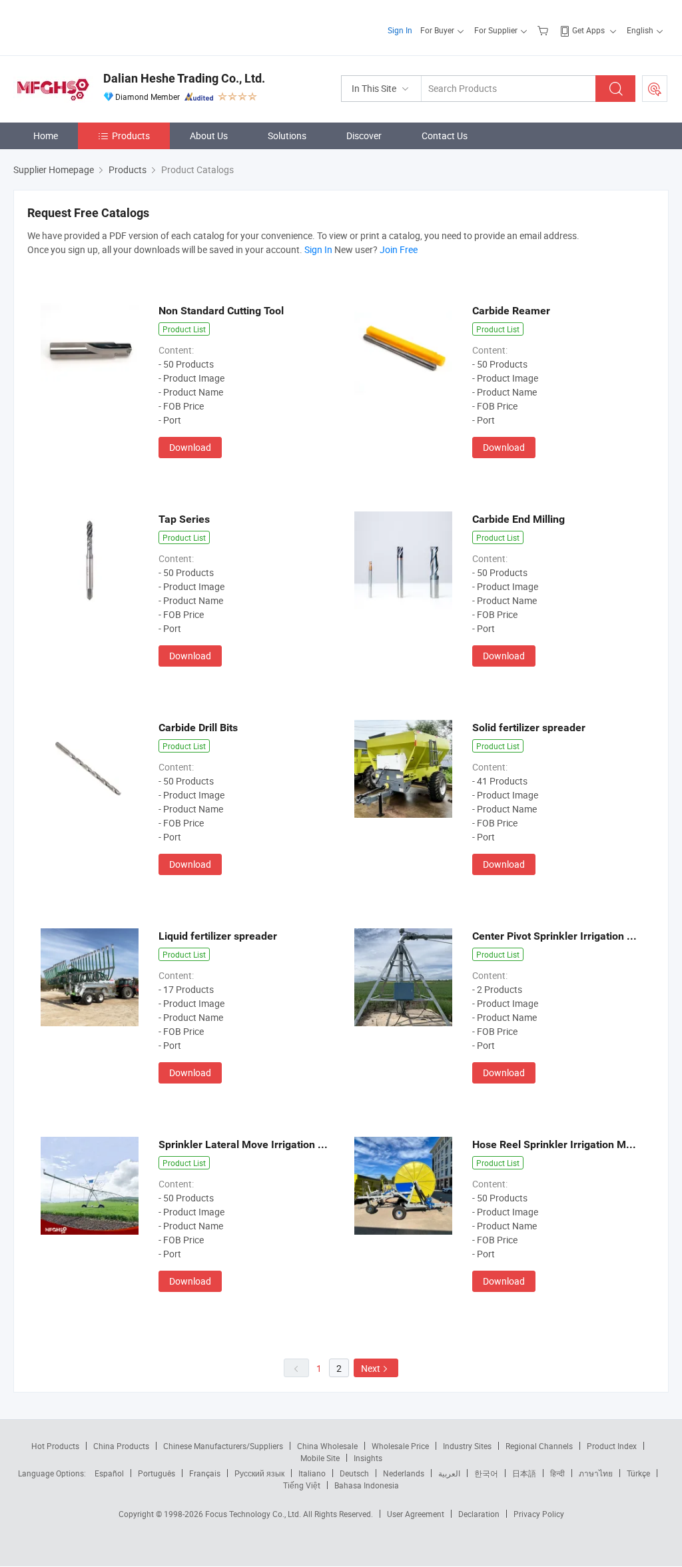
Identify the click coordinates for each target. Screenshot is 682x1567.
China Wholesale (327, 1445)
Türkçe (638, 1473)
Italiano (312, 1473)
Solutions (287, 135)
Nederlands (403, 1473)
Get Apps (588, 30)
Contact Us (445, 135)
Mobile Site (320, 1457)
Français (204, 1473)
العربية (449, 1473)
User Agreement (415, 1513)
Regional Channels (539, 1445)
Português (156, 1473)
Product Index (612, 1445)
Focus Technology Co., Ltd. (254, 1513)
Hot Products (55, 1445)
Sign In (400, 30)
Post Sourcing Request (654, 88)
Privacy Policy (538, 1513)
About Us (209, 135)
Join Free (399, 249)
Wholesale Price (400, 1445)
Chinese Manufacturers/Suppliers (223, 1445)
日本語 (524, 1473)
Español (109, 1473)
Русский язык (259, 1473)
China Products (121, 1445)
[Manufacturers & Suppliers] (98, 26)
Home (45, 135)
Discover (364, 135)
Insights (368, 1457)
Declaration (479, 1513)
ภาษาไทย (596, 1473)
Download (190, 447)
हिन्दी (557, 1473)
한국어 (486, 1473)
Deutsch (354, 1473)
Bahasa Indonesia (366, 1485)
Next (370, 1368)
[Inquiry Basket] (544, 30)
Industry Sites (467, 1445)
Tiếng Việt (301, 1485)
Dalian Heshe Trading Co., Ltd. (184, 78)
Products (131, 135)
